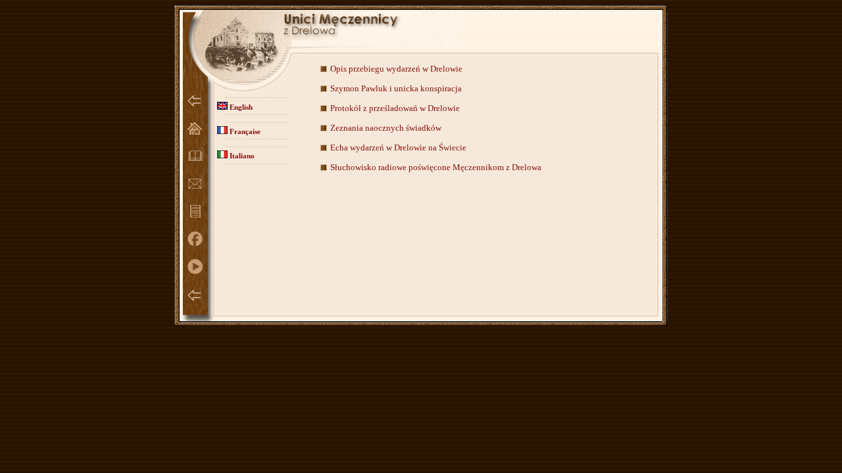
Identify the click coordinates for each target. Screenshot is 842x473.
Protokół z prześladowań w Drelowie (395, 108)
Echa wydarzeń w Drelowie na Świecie (398, 147)
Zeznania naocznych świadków (385, 128)
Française (244, 131)
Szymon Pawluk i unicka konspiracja (396, 88)
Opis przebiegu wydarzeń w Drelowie (396, 69)
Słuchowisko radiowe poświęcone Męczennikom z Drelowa (435, 167)
